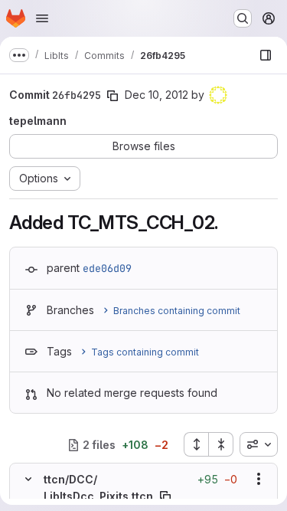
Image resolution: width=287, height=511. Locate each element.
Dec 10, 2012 (156, 94)
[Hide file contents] (28, 479)
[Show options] (258, 479)
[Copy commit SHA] (112, 96)
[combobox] (259, 444)
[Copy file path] (165, 496)
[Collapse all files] (221, 444)
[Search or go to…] (242, 18)
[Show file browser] (265, 55)
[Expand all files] (196, 444)
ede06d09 (107, 268)
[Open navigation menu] (42, 18)
